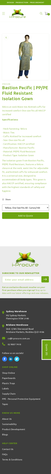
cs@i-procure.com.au (19, 338)
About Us (7, 418)
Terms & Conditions (12, 459)
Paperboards (9, 378)
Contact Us (7, 449)
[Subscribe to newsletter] (45, 279)
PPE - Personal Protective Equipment (21, 398)
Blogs (5, 434)
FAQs (5, 454)
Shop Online (8, 372)
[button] (3, 13)
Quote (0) (46, 349)
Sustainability (9, 424)
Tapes (5, 404)
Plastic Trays (8, 383)
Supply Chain (9, 393)
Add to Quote (25, 215)
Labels (5, 388)
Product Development (13, 429)
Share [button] (8, 199)
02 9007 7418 (14, 344)
